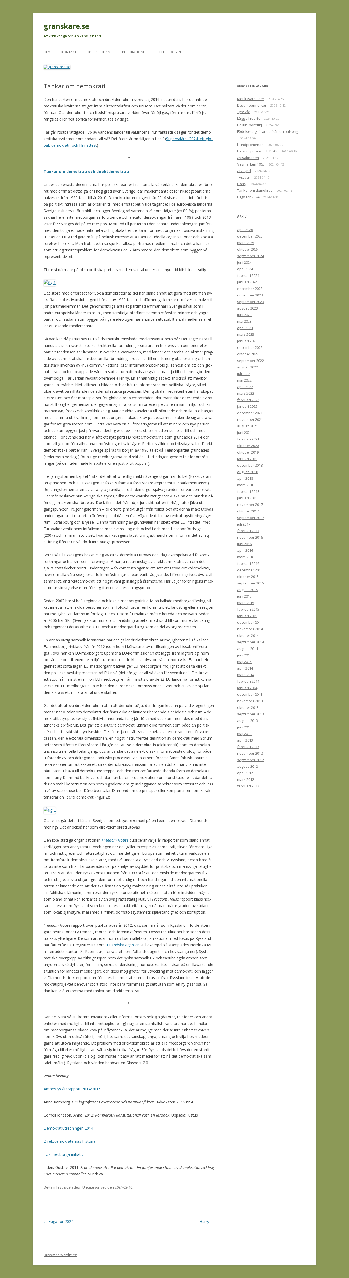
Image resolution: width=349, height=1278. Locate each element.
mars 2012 (245, 779)
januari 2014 (247, 687)
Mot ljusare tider (250, 98)
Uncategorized (94, 1187)
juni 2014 (244, 655)
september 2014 (250, 642)
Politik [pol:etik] (249, 124)
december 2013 (250, 694)
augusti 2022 (247, 367)
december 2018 (250, 465)
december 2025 (250, 236)
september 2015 (250, 583)
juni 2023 (244, 314)
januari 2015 (247, 615)
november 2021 (250, 419)
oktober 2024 (248, 249)
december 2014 (250, 622)
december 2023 (250, 288)
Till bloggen (170, 52)
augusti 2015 (247, 589)
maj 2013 (244, 733)
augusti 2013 (247, 720)
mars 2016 (245, 556)
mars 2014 (245, 674)
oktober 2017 (248, 511)
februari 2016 (248, 563)
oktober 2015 (248, 576)
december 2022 (250, 347)
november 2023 (250, 295)
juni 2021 (244, 432)
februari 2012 (248, 786)
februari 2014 (248, 681)
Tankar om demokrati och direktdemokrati (86, 171)
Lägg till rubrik (248, 118)
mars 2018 (245, 484)
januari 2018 (247, 498)
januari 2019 (247, 458)
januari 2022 (247, 406)
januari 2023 (247, 340)
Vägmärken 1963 (251, 164)
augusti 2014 (247, 648)
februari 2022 (248, 399)
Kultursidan (99, 52)
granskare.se (66, 26)
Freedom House (115, 840)
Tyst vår (243, 111)
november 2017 (250, 504)
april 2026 (245, 229)
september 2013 (250, 714)
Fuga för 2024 (58, 1221)
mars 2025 (245, 242)
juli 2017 (243, 524)
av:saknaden (248, 157)
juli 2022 (243, 373)
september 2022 (250, 360)
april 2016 (245, 550)
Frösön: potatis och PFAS (257, 151)
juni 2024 (244, 262)
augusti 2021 (247, 426)
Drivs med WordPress (60, 1255)
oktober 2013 (248, 707)
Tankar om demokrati (255, 190)
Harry (207, 1221)
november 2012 (250, 753)
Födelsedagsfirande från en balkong (267, 131)
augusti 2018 (247, 471)
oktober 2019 (248, 452)
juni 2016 (244, 543)
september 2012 (250, 759)
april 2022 (245, 386)
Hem (47, 52)
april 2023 (245, 327)
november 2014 (250, 628)
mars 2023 (245, 334)
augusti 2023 (247, 308)
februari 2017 (248, 530)
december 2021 (250, 412)
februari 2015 (248, 609)
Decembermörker (251, 105)
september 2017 (250, 517)
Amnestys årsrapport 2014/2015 (72, 1088)
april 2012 (245, 772)
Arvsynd (244, 170)
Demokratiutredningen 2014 (68, 1128)
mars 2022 (245, 393)
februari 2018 (248, 491)
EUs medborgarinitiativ (63, 1154)
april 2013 (245, 740)
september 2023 (250, 301)
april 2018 (245, 478)
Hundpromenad (250, 144)
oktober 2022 (248, 354)
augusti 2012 (247, 766)
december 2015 (250, 570)
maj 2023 (244, 321)
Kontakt (68, 52)
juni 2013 (244, 727)
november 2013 (250, 700)
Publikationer (134, 52)
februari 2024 (248, 275)
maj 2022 (244, 380)
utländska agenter (123, 944)
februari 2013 (248, 746)
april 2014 (245, 668)
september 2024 (250, 255)
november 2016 (250, 537)
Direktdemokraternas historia (69, 1141)
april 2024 (245, 268)
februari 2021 (248, 439)
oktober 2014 (248, 635)
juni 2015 (244, 596)
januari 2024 (247, 282)
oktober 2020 (248, 445)
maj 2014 (244, 661)
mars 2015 (245, 602)
